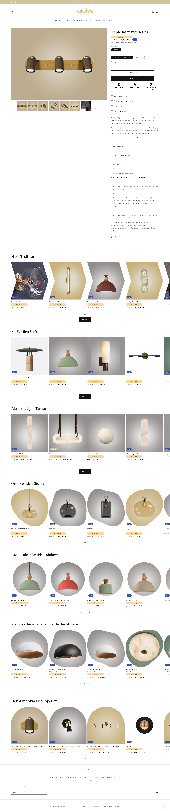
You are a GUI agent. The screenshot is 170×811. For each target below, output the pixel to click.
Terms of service (97, 806)
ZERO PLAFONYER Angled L (58, 669)
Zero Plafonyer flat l (17, 669)
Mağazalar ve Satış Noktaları (109, 777)
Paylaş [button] (115, 237)
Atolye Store (57, 806)
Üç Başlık (116, 49)
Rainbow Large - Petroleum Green (59, 600)
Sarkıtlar (62, 777)
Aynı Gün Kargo (94, 777)
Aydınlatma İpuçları (93, 781)
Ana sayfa (52, 774)
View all (85, 319)
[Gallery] (59, 70)
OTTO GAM (52, 529)
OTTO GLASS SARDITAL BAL (20, 529)
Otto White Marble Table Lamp (20, 377)
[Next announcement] (114, 2)
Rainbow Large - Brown (94, 302)
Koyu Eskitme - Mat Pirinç (122, 57)
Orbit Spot (129, 746)
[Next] (104, 64)
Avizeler (67, 774)
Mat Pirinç (139, 57)
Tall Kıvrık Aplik (54, 302)
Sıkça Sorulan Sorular (78, 781)
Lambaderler (54, 777)
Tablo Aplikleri (72, 777)
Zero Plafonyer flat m (93, 669)
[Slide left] (81, 314)
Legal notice (117, 806)
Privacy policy (87, 806)
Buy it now (133, 78)
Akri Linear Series (54, 454)
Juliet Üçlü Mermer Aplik (133, 302)
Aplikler (60, 774)
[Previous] (14, 64)
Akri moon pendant (93, 454)
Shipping (122, 42)
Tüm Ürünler (83, 777)
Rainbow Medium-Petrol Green (96, 600)
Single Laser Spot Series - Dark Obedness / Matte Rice (27, 746)
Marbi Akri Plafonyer (132, 669)
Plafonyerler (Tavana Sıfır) (99, 774)
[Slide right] (89, 314)
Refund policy (77, 806)
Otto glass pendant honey (133, 529)
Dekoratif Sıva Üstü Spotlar (80, 774)
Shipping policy (107, 806)
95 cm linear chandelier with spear (97, 377)
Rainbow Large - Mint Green (57, 377)
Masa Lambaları (114, 774)
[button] (13, 12)
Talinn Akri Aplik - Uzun (18, 454)
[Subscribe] (44, 792)
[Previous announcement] (56, 2)
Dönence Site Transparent (18, 302)
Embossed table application (134, 377)
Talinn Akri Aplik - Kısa (133, 454)
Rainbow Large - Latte (132, 600)
